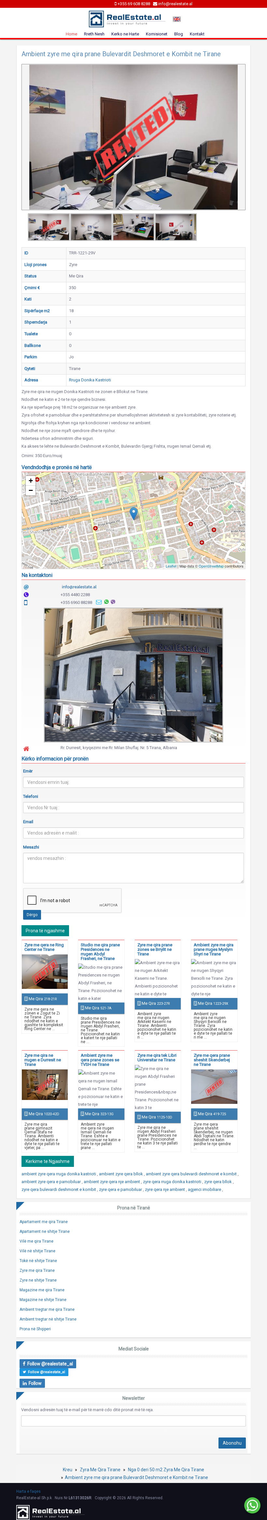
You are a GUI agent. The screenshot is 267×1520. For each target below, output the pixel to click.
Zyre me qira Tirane (37, 1270)
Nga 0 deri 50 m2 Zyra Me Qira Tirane (166, 1469)
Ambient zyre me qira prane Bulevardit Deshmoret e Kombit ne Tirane (136, 1477)
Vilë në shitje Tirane (37, 1251)
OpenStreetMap (211, 565)
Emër (28, 771)
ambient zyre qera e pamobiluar (51, 1181)
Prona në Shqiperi (35, 1329)
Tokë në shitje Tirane (38, 1260)
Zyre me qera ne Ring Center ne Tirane (44, 947)
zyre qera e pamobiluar (121, 1189)
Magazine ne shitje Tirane (43, 1299)
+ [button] (31, 481)
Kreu (67, 1469)
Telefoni (30, 796)
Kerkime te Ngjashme (48, 1161)
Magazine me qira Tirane (42, 1290)
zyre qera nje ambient (165, 1189)
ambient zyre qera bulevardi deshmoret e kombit (192, 1173)
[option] (49, 227)
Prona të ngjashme (45, 930)
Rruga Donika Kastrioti (90, 379)
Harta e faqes (28, 1491)
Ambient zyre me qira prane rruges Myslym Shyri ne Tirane (213, 949)
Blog (178, 34)
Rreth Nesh (94, 34)
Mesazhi (31, 847)
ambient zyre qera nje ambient (112, 1181)
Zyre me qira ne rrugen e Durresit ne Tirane (42, 1060)
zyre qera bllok (218, 1181)
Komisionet (156, 34)
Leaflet (171, 565)
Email (28, 821)
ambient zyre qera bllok (121, 1173)
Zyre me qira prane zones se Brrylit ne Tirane (154, 949)
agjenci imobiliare (205, 1189)
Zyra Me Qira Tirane (100, 1469)
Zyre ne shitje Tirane (38, 1280)
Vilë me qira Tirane (36, 1241)
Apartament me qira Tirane (44, 1222)
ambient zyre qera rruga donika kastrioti (59, 1173)
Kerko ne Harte (125, 34)
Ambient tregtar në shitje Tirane (48, 1319)
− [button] (31, 490)
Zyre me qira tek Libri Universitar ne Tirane (156, 1057)
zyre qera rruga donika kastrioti (172, 1181)
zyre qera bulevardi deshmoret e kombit (59, 1189)
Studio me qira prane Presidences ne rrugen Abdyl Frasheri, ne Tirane (100, 951)
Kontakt (197, 34)
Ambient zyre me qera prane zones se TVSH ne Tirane (100, 1060)
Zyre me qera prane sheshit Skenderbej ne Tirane (212, 1060)
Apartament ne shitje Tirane (45, 1231)
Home (71, 34)
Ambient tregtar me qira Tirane (47, 1309)
